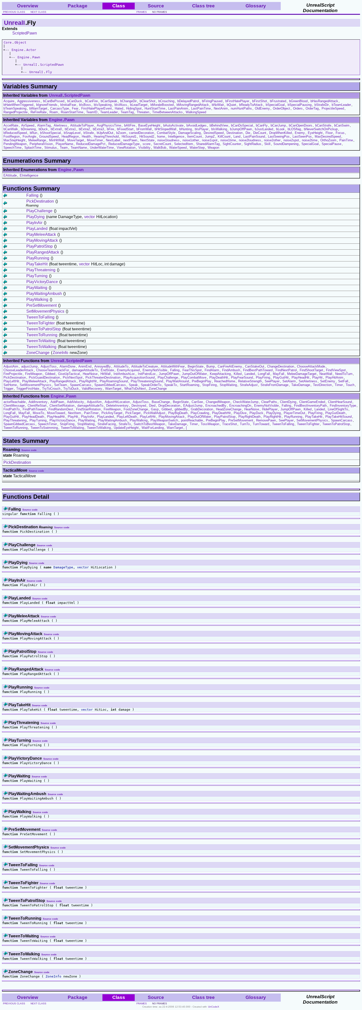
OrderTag (312, 108)
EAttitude (10, 175)
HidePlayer (270, 409)
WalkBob (159, 147)
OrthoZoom (328, 140)
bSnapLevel (72, 133)
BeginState (195, 366)
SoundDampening (285, 144)
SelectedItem (183, 144)
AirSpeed (27, 125)
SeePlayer (272, 381)
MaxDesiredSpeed (328, 136)
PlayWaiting (36, 288)
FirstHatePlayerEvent (96, 108)
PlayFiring (263, 377)
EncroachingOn (240, 405)
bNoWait (218, 105)
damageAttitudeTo (85, 370)
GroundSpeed (49, 136)
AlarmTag (44, 125)
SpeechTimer (47, 424)
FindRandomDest (61, 409)
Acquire (8, 101)
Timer (339, 385)
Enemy (300, 133)
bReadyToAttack (251, 105)
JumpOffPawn (169, 374)
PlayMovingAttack (42, 240)
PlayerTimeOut (294, 413)
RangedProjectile (15, 112)
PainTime (346, 140)
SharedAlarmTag (208, 144)
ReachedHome (224, 381)
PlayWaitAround (177, 381)
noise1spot (209, 140)
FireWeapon (33, 374)
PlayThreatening (40, 270)
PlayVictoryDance (42, 282)
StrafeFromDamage (274, 385)
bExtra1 (70, 129)
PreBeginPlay (201, 381)
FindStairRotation (88, 409)
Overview (27, 5)
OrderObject (281, 108)
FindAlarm (212, 370)
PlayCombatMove (193, 377)
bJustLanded (264, 129)
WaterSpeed (178, 147)
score (146, 144)
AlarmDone (67, 366)
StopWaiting (228, 385)
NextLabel (113, 140)
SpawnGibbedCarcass (110, 385)
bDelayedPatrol (188, 101)
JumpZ (210, 136)
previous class (14, 12)
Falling (32, 195)
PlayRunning (37, 258)
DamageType (63, 567)
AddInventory (38, 402)
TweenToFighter (40, 323)
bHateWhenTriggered (18, 105)
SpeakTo (170, 385)
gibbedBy (181, 409)
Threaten (143, 112)
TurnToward (261, 424)
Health (86, 136)
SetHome (10, 385)
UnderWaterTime (102, 147)
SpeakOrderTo (151, 385)
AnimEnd (84, 366)
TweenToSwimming (44, 428)
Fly (49, 72)
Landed (250, 374)
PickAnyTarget (111, 413)
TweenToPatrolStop (43, 329)
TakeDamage (300, 385)
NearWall (325, 374)
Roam (53, 112)
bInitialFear (68, 105)
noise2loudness (250, 140)
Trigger (8, 388)
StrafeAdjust (249, 385)
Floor (329, 133)
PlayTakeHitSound (338, 416)
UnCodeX (213, 1006)
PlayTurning (37, 276)
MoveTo (38, 413)
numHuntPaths (241, 108)
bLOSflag (294, 129)
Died (152, 405)
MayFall (278, 374)
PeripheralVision (41, 144)
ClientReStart (37, 405)
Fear (75, 108)
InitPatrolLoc (147, 374)
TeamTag (127, 112)
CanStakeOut (254, 366)
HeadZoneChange (228, 409)
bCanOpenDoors (300, 125)
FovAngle (29, 136)
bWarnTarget (38, 108)
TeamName (79, 147)
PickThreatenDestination (102, 377)
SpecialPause (331, 144)
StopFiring (209, 385)
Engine (17, 50)
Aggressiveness (28, 101)
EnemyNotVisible (155, 370)
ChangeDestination (280, 366)
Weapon (213, 147)
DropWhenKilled (280, 133)
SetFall (343, 381)
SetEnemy (327, 381)
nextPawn (130, 140)
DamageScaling (189, 133)
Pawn (36, 57)
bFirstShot (259, 101)
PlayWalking (37, 299)
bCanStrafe (323, 125)
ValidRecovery (92, 388)
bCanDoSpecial (242, 125)
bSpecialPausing (300, 105)
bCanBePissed (53, 101)
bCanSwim (341, 125)
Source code (29, 450)
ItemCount (194, 136)
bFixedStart (125, 129)
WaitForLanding (153, 428)
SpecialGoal (310, 144)
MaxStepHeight (14, 140)
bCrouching (166, 101)
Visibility (144, 147)
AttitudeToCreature (144, 366)
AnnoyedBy (102, 366)
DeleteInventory (117, 405)
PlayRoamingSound (114, 381)
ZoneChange (37, 353)
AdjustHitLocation (117, 402)
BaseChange (161, 402)
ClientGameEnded (312, 402)
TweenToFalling (40, 317)
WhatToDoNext (135, 388)
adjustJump (29, 366)
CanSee (197, 402)
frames (141, 12)
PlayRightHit (88, 381)
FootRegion (11, 136)
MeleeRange (37, 140)
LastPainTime (201, 108)
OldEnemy (262, 108)
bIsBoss (85, 105)
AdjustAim (10, 366)
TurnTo (245, 424)
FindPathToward (34, 409)
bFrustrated (278, 101)
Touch (350, 385)
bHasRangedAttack (324, 101)
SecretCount (162, 144)
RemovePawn (266, 420)
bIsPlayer (201, 129)
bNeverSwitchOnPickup (321, 129)
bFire (110, 129)
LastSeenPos (302, 136)
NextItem (74, 413)
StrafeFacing (107, 424)
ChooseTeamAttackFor (52, 370)
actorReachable (14, 402)
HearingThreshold (106, 136)
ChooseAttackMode (311, 366)
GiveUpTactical (69, 374)
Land (236, 136)
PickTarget (133, 413)
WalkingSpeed (196, 112)
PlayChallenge (39, 211)
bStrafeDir (321, 105)
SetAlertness (308, 381)
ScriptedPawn (24, 33)
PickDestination (40, 201)
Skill (267, 144)
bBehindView (219, 125)
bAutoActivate (173, 125)
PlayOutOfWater (199, 416)
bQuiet (231, 105)
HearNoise (90, 374)
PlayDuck (256, 413)
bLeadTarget (139, 105)
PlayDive (240, 413)
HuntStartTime (155, 108)
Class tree (203, 5)
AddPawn (57, 402)
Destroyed (139, 405)
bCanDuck (74, 101)
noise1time (228, 140)
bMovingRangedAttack (193, 105)
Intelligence (176, 136)
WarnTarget (113, 388)
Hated (119, 108)
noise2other (272, 140)
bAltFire (129, 125)
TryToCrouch (51, 388)
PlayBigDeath (178, 413)
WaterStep (197, 147)
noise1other (190, 140)
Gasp (155, 409)
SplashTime (32, 147)
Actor (31, 50)
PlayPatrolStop (39, 246)
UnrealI (14, 22)
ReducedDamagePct (90, 144)
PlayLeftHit (11, 381)
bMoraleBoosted (162, 105)
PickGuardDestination (44, 377)
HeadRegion (70, 136)
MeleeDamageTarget (301, 374)
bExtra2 (84, 129)
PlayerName (64, 144)
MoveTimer (95, 140)
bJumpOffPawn (241, 129)
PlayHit (317, 377)
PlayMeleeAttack (41, 234)
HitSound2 (146, 136)
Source (156, 5)
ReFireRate (39, 112)
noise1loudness (168, 140)
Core (8, 42)
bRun (33, 133)
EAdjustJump (192, 405)
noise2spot (291, 140)
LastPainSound (254, 136)
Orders (298, 108)
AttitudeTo (121, 366)
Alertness (60, 125)
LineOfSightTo (338, 409)
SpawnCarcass (80, 385)
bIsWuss (121, 105)
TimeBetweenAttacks (167, 112)
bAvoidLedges (196, 125)
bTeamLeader (341, 105)
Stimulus (50, 147)
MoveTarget (75, 140)
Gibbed (50, 374)
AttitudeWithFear (173, 366)
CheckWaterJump (245, 402)
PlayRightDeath (249, 416)
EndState (107, 370)
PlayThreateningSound (147, 381)
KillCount (224, 136)
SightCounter (232, 144)
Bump (210, 366)
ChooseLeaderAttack (18, 370)
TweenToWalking (41, 347)
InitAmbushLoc (124, 374)
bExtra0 (56, 129)
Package (77, 5)
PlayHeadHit (300, 377)
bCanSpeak (109, 101)
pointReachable (192, 420)
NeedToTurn (343, 374)
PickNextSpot (72, 377)
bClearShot (147, 101)
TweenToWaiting (40, 341)
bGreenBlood (298, 101)
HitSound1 (129, 136)
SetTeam (60, 385)
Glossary (256, 5)
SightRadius (252, 144)
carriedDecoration (141, 133)
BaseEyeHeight (149, 125)
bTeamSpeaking (14, 108)
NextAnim (221, 108)
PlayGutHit (281, 377)
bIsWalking (219, 129)
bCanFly (262, 125)
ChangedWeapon (218, 402)
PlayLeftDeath (127, 416)
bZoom (121, 133)
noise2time (309, 140)
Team (64, 147)
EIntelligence (29, 175)
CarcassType (59, 108)
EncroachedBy (215, 405)
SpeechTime (12, 147)
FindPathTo (11, 409)
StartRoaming (189, 385)
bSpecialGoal (275, 105)
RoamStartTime (72, 112)
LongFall (264, 374)
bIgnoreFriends (46, 105)
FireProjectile (12, 374)
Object (20, 42)
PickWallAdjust (154, 413)
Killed (238, 374)
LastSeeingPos (279, 136)
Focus (340, 133)
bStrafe (88, 133)
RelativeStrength (250, 381)
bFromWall (144, 129)
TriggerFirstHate (27, 388)
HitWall (105, 374)
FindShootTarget (311, 370)
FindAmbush (231, 370)
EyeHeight (315, 133)
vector (89, 217)
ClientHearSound (340, 402)
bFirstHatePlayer (237, 101)
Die (248, 133)
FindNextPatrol (286, 370)
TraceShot (229, 424)
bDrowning (28, 129)
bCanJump (278, 125)
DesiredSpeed (214, 133)
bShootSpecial (50, 133)
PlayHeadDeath (33, 416)
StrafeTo (125, 424)
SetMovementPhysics (45, 311)
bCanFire (91, 101)
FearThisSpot (192, 370)
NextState (147, 140)
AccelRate (10, 125)
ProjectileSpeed (333, 108)
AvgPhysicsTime (109, 125)
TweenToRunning (41, 335)
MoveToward (56, 413)
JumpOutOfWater (194, 374)
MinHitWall (56, 140)
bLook (280, 129)
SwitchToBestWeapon (149, 424)
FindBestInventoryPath (310, 405)
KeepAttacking (220, 374)
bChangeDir (128, 101)
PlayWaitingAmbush (44, 293)
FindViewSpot (336, 370)
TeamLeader (109, 112)
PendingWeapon (15, 144)
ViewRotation (126, 147)
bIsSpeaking (103, 105)
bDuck (43, 129)
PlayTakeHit (37, 264)
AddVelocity (75, 402)
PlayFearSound (242, 377)
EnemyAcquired (128, 370)
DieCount (259, 133)
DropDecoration (169, 405)
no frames (159, 12)
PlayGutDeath (335, 413)
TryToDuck (71, 388)
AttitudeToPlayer (82, 125)
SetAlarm (289, 381)
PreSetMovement (41, 305)
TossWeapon (210, 424)
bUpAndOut (105, 133)
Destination (235, 133)
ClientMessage (14, 405)
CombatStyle (166, 133)
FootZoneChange (136, 409)
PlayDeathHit (218, 377)
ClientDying (288, 402)
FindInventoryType (343, 405)
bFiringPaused (212, 101)
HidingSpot (134, 108)
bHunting (185, 129)
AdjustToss (49, 366)
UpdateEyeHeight (126, 428)
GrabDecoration (202, 409)
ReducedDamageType (124, 144)
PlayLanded (37, 228)
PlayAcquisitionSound (139, 377)
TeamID (91, 112)
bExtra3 (98, 129)
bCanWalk (10, 129)
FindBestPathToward (258, 370)
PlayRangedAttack (42, 252)
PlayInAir (34, 223)
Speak (133, 385)
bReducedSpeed (15, 133)
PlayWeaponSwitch (164, 420)
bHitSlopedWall (165, 129)
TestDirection (322, 385)
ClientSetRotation (61, 405)
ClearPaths (269, 402)
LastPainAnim (178, 108)
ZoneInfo (60, 353)
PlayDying (35, 217)
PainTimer (91, 413)
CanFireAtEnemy (230, 366)
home (161, 136)
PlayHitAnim (334, 377)
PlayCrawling (200, 413)
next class (38, 12)
